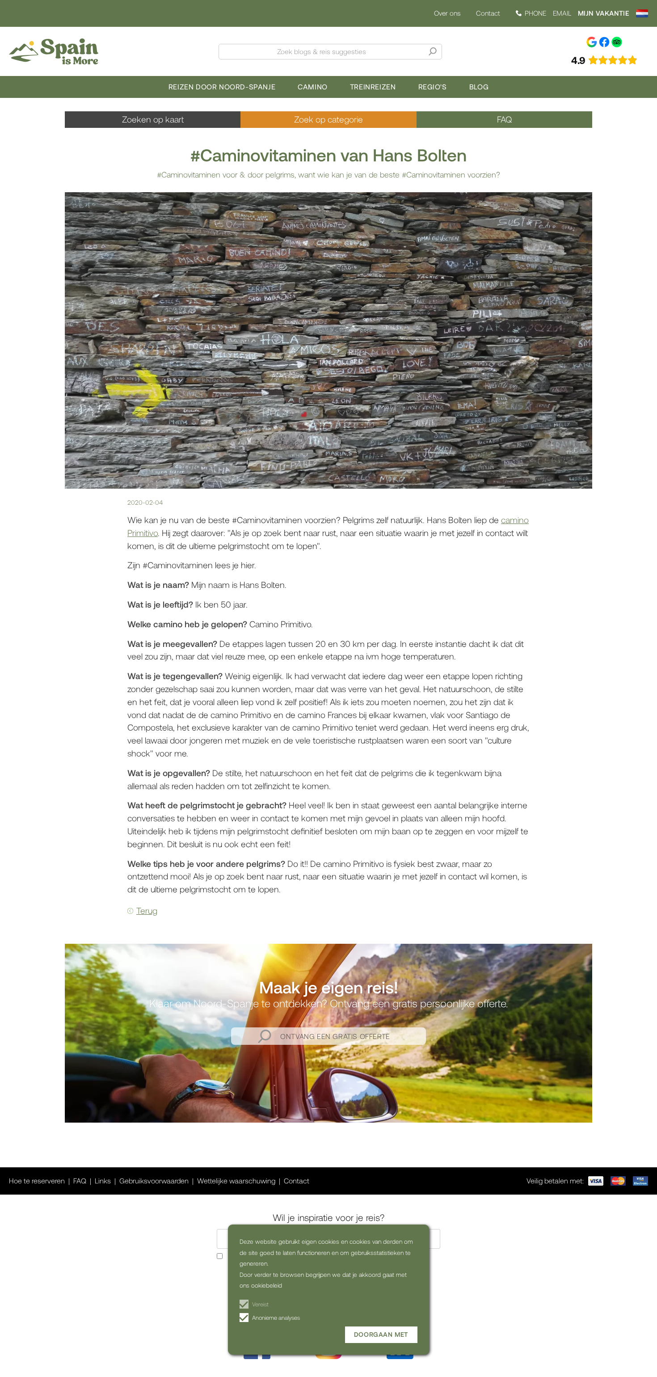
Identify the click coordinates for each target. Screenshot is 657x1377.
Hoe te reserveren (37, 1180)
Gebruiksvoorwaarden (154, 1180)
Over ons (447, 13)
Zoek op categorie (328, 119)
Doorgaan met (381, 1334)
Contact (488, 13)
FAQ (504, 119)
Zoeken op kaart (153, 119)
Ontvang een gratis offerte (335, 1036)
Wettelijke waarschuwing (236, 1180)
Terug (146, 910)
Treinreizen (373, 86)
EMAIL (562, 13)
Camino (313, 86)
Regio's (432, 86)
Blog (479, 86)
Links (103, 1180)
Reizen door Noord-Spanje (221, 86)
